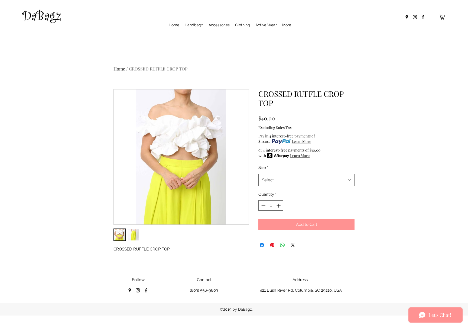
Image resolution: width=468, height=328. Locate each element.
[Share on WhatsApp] (282, 245)
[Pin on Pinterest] (272, 245)
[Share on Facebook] (262, 245)
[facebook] (423, 17)
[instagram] (415, 17)
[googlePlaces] (407, 17)
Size (263, 167)
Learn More (301, 141)
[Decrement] (262, 206)
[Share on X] (293, 245)
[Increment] (279, 206)
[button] (442, 17)
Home (119, 69)
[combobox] (306, 180)
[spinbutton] (270, 206)
